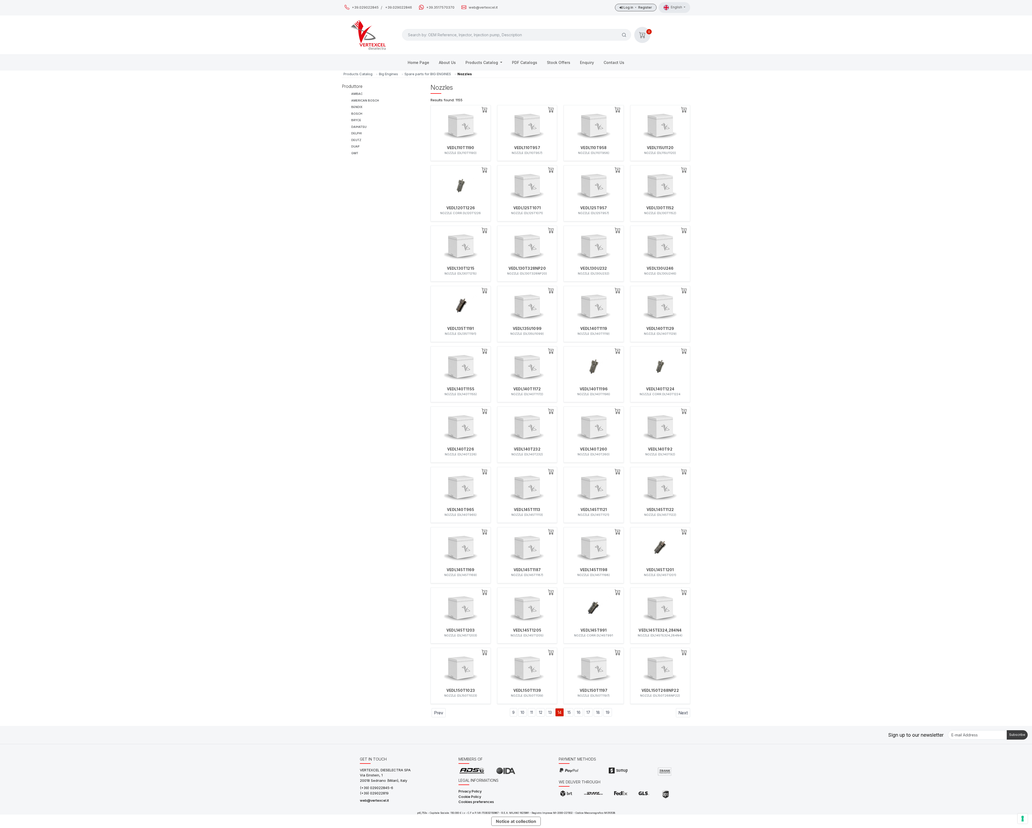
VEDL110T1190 (460, 148)
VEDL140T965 (460, 509)
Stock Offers (558, 62)
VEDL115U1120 (660, 148)
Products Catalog (482, 62)
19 (608, 712)
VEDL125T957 (593, 208)
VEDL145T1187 (527, 570)
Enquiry (587, 62)
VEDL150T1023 (460, 690)
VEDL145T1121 (593, 509)
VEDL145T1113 (527, 509)
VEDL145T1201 (660, 570)
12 (540, 712)
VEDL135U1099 (527, 328)
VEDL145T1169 (460, 570)
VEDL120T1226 (460, 208)
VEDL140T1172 (527, 389)
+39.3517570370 (440, 7)
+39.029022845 (365, 7)
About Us (447, 62)
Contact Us (614, 62)
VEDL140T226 (460, 449)
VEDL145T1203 (460, 630)
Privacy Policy (470, 791)
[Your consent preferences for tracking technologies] (1022, 818)
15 (569, 712)
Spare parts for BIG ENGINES (427, 74)
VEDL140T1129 (660, 328)
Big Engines (388, 74)
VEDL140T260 (593, 449)
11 (531, 712)
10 (522, 712)
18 (598, 712)
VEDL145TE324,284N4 (660, 630)
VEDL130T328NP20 (527, 268)
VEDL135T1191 (460, 328)
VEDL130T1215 (460, 268)
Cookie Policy (469, 796)
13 (550, 712)
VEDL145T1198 (593, 570)
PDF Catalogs (524, 62)
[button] (642, 35)
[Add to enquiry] (485, 110)
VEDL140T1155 (460, 389)
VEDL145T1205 (527, 630)
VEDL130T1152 (660, 208)
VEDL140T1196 (594, 389)
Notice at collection (516, 821)
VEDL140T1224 (660, 389)
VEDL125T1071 (527, 208)
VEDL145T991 (593, 630)
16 (578, 712)
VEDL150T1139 (527, 690)
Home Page (418, 62)
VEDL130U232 (593, 268)
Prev (438, 712)
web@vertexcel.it (483, 7)
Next (683, 712)
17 (588, 712)
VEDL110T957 (527, 148)
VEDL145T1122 (660, 509)
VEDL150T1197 (593, 690)
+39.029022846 (398, 7)
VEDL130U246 (660, 268)
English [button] (677, 7)
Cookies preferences (476, 802)
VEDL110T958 (593, 148)
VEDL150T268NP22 (660, 690)
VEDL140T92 (660, 449)
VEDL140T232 (527, 449)
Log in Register (637, 7)
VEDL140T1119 (593, 328)
